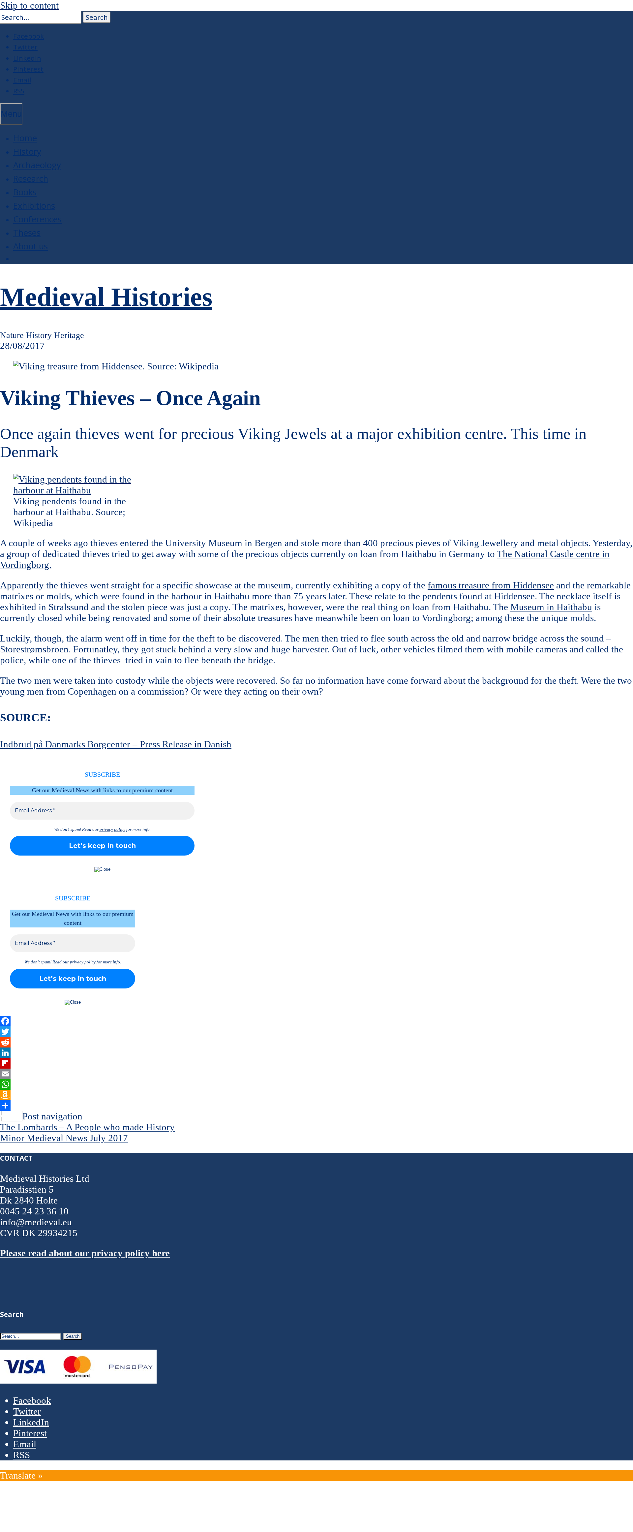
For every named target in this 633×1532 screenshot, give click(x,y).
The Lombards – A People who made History (87, 1127)
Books (25, 192)
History (27, 151)
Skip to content (29, 5)
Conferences (37, 219)
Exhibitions (34, 205)
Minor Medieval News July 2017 (64, 1138)
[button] (96, 17)
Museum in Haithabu (551, 607)
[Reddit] (316, 1042)
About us (30, 246)
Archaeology (37, 165)
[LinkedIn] (316, 1052)
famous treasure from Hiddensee (491, 585)
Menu (11, 113)
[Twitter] (316, 1031)
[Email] (316, 1074)
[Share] (316, 1105)
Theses (27, 232)
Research (30, 178)
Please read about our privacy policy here (85, 1253)
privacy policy (112, 829)
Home (25, 138)
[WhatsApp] (316, 1084)
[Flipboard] (316, 1063)
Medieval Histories (106, 296)
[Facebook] (316, 1021)
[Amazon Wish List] (316, 1095)
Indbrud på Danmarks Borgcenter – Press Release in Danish (115, 744)
